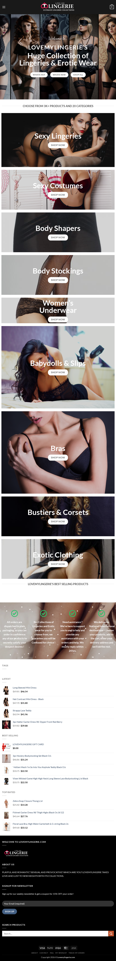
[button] (4, 7)
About (34, 953)
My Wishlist (61, 953)
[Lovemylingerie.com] (58, 7)
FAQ (52, 953)
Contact (44, 953)
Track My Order (77, 953)
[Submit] (111, 933)
